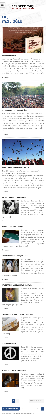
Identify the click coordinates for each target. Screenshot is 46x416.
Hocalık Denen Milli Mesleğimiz (14, 197)
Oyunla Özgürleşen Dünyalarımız (14, 370)
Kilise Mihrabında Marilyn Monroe (15, 255)
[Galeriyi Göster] (23, 28)
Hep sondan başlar (9, 55)
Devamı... (5, 77)
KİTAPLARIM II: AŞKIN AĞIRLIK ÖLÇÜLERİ (17, 285)
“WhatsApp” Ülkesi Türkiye (12, 226)
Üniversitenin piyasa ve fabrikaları (15, 167)
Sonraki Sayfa (36, 401)
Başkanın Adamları (9, 343)
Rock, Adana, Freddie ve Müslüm (14, 110)
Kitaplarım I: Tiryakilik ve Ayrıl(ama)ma (17, 314)
